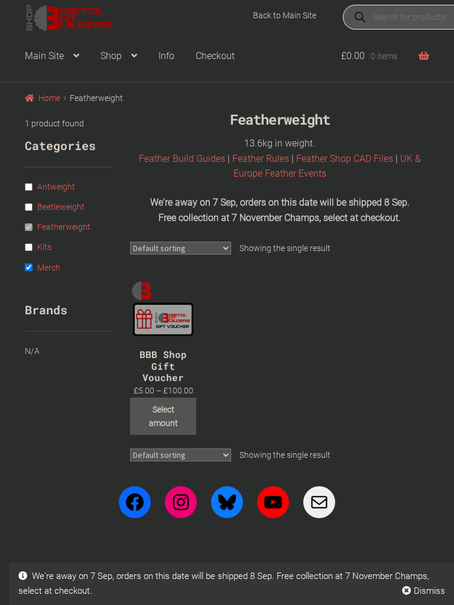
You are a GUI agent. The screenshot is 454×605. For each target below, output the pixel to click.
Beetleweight (61, 207)
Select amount (163, 416)
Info (166, 55)
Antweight (56, 186)
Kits (44, 247)
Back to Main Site (284, 15)
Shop (111, 55)
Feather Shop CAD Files (344, 158)
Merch (48, 267)
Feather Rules (260, 158)
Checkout (215, 55)
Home (49, 98)
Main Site (44, 55)
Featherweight (63, 227)
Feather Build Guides (182, 158)
